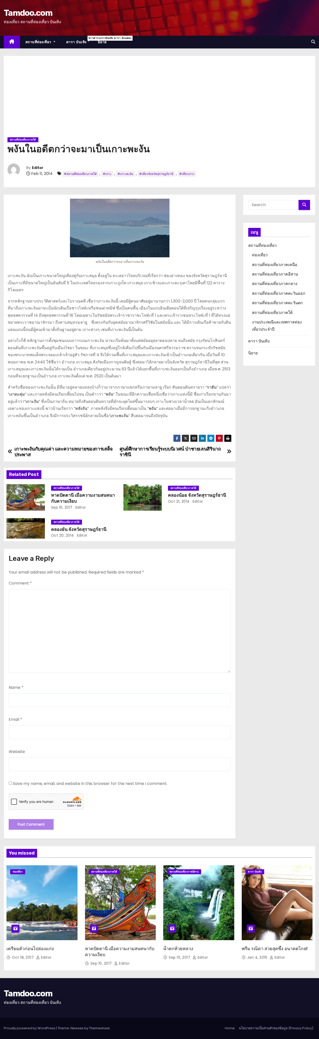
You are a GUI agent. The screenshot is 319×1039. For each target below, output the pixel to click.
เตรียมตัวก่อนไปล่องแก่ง (30, 948)
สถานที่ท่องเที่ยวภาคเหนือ (274, 265)
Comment (20, 583)
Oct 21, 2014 (179, 501)
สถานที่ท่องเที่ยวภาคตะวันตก (277, 303)
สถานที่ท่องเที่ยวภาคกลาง (274, 284)
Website (17, 751)
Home (230, 1028)
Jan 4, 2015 (257, 957)
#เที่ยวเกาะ (186, 174)
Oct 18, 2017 (23, 957)
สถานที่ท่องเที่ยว (39, 41)
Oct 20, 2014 (62, 535)
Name (16, 687)
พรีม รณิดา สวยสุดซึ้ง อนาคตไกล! (275, 948)
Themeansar (99, 1028)
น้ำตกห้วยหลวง (178, 948)
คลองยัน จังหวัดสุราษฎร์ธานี (78, 529)
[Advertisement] (159, 98)
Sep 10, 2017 (62, 507)
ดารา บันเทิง (79, 40)
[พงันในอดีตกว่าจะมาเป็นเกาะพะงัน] (119, 228)
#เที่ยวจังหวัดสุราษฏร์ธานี (156, 174)
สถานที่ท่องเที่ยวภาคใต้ (23, 140)
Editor (37, 168)
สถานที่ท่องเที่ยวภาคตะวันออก (278, 293)
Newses (77, 1028)
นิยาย (102, 41)
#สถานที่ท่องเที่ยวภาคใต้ (80, 174)
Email (15, 719)
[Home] (12, 42)
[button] (313, 42)
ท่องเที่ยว (260, 255)
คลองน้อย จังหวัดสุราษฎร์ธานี (197, 495)
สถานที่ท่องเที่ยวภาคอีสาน (275, 274)
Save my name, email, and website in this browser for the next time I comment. (90, 783)
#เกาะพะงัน (125, 174)
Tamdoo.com (28, 13)
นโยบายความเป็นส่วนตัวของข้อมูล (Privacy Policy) (276, 1028)
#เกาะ (107, 174)
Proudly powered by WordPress (30, 1028)
